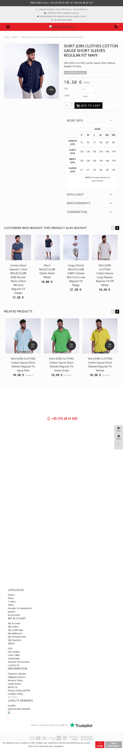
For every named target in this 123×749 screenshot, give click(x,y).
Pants (11, 598)
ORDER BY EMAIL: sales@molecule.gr (63, 13)
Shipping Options (16, 676)
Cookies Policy (15, 693)
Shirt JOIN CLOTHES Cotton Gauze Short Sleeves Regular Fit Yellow (100, 364)
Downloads (14, 658)
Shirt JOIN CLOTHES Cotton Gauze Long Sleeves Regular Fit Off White (105, 275)
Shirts (11, 604)
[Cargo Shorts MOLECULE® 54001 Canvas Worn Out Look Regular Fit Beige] (76, 247)
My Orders (13, 626)
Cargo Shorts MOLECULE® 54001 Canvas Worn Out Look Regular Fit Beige (76, 275)
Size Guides (14, 651)
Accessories (14, 614)
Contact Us (14, 665)
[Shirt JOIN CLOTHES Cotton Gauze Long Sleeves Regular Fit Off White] (105, 247)
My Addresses (15, 633)
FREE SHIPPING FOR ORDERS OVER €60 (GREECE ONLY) (63, 16)
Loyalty (12, 705)
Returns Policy (15, 680)
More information (113, 744)
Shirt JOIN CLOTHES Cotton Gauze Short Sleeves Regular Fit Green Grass (61, 364)
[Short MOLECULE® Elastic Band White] (47, 247)
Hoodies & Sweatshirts (20, 608)
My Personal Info (17, 636)
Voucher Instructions (19, 661)
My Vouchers (14, 640)
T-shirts (12, 601)
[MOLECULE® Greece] (61, 26)
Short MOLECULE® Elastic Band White (47, 271)
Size (66, 88)
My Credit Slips (15, 629)
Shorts (11, 594)
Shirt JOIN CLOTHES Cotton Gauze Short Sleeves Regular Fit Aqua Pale (23, 364)
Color (67, 95)
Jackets (11, 611)
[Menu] (7, 27)
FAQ (10, 648)
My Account (14, 623)
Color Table (14, 655)
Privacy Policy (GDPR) (19, 690)
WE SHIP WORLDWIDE (63, 20)
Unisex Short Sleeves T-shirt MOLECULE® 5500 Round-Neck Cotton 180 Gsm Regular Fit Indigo (18, 279)
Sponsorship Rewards (19, 708)
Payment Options (17, 673)
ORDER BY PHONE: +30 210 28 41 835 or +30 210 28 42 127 (63, 9)
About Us (12, 687)
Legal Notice (14, 683)
